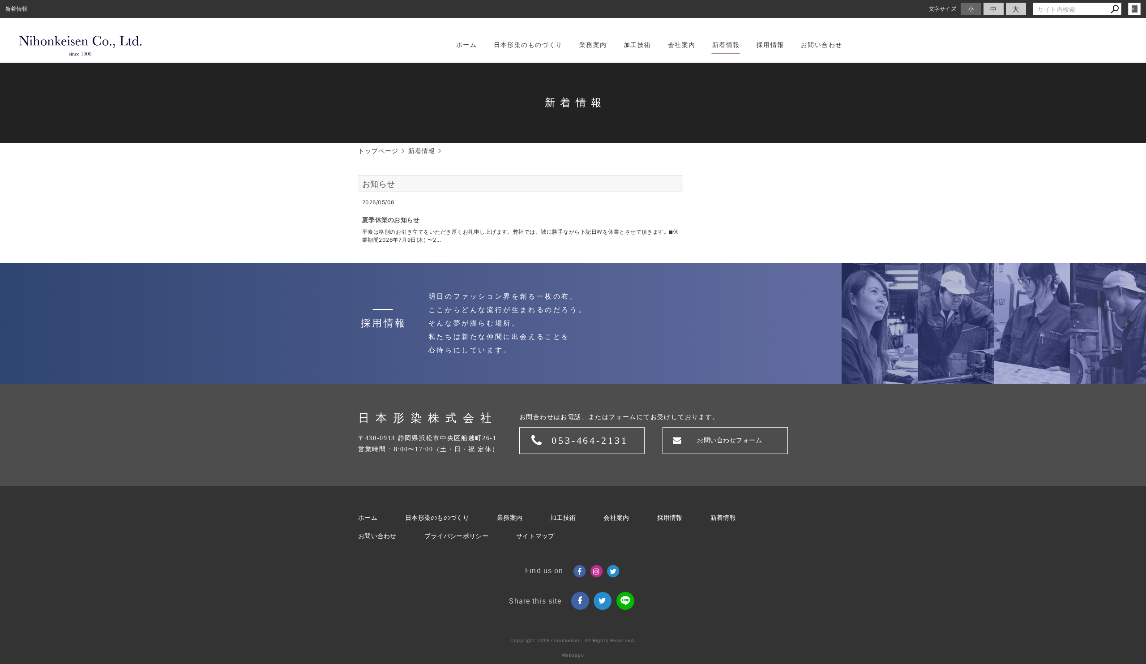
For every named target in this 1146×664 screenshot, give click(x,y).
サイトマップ (535, 536)
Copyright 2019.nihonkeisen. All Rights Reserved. (573, 640)
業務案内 (509, 517)
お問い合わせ (377, 536)
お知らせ (378, 183)
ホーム (367, 517)
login (1134, 9)
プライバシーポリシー (456, 536)
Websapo (573, 655)
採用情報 (670, 517)
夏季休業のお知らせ (391, 219)
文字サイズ (943, 8)
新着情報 (723, 517)
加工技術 (563, 517)
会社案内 (616, 517)
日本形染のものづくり (437, 517)
